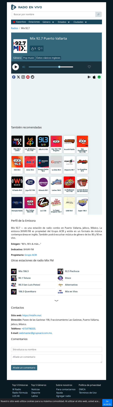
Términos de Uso (88, 392)
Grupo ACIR (31, 254)
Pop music (28, 57)
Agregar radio (63, 395)
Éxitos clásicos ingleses (48, 57)
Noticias (35, 389)
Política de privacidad (90, 385)
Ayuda (59, 392)
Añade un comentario (24, 367)
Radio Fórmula (20, 392)
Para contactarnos (66, 389)
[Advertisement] (56, 24)
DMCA (82, 389)
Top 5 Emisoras (20, 385)
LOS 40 (16, 395)
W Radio (16, 389)
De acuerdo (107, 402)
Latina (34, 395)
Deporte (35, 392)
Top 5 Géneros (38, 385)
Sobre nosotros (64, 385)
